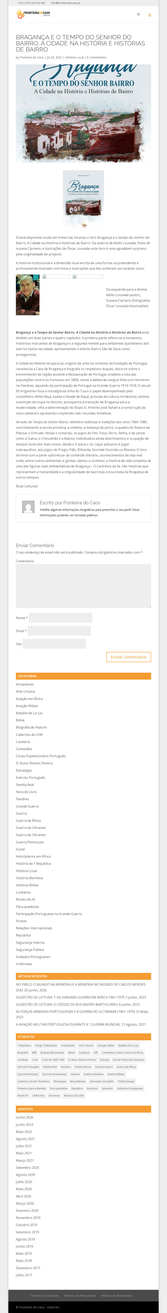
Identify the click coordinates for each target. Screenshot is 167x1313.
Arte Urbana (25, 691)
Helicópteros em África (33, 856)
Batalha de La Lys (29, 713)
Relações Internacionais (34, 928)
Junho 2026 (24, 1117)
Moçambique (78, 1081)
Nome (22, 618)
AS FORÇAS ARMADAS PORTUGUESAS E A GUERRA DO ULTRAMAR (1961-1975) (75, 1011)
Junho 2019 (24, 1246)
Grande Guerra (27, 806)
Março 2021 (25, 1160)
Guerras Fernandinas (54, 1074)
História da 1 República (33, 863)
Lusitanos (23, 892)
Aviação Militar (27, 706)
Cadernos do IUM (29, 734)
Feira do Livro (26, 792)
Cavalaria (23, 741)
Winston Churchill (74, 1095)
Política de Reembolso (117, 1296)
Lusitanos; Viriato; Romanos (33, 1081)
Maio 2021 (24, 1153)
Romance (92, 1088)
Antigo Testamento (46, 1045)
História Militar (27, 885)
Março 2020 (25, 1203)
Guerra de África (28, 820)
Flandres (22, 799)
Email (21, 631)
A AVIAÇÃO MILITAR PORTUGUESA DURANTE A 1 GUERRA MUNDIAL (68, 1024)
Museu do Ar (25, 899)
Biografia (23, 1052)
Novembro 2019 (28, 1217)
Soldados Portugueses (33, 957)
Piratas (21, 921)
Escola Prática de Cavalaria (128, 1059)
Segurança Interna (30, 942)
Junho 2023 (24, 1124)
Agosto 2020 (25, 1174)
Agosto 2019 (25, 1239)
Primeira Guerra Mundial (32, 1088)
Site (19, 644)
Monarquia (60, 1081)
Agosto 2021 (25, 1139)
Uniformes (24, 964)
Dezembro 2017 (28, 1268)
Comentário (25, 561)
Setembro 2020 (27, 1167)
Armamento (25, 684)
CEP (96, 1052)
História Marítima (29, 878)
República (23, 935)
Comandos (24, 749)
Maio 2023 (24, 1132)
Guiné (20, 849)
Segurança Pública (30, 949)
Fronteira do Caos (32, 57)
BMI (34, 1052)
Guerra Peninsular (30, 842)
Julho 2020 (24, 1182)
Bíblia (71, 1052)
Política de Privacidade (80, 1296)
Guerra (21, 813)
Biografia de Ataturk (31, 727)
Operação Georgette (102, 1081)
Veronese (54, 1095)
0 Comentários (96, 57)
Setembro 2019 (27, 1232)
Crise (35, 1059)
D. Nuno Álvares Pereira (34, 763)
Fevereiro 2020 (27, 1210)
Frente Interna (83, 1067)
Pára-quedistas (27, 906)
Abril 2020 (23, 1196)
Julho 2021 (24, 1146)
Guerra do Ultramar (31, 827)
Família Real (25, 784)
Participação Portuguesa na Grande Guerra (49, 914)
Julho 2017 (24, 1275)
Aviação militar (105, 1045)
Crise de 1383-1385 (53, 1059)
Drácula (104, 1059)
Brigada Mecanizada (52, 1052)
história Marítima (93, 1074)
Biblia (20, 720)
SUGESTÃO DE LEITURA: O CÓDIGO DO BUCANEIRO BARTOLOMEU (67, 1004)
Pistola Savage (126, 1081)
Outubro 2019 (26, 1225)
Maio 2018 (24, 1260)
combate (23, 1059)
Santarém (107, 1088)
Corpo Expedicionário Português (41, 756)
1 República (24, 1045)
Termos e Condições (44, 1296)
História (75, 1074)
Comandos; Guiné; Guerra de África (122, 1052)
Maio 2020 (24, 1189)
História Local (74, 57)
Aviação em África (29, 699)
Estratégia (24, 770)
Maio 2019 (24, 1253)
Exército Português (30, 777)
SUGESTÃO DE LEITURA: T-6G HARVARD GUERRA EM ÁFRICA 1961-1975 (70, 997)
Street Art (23, 1095)
